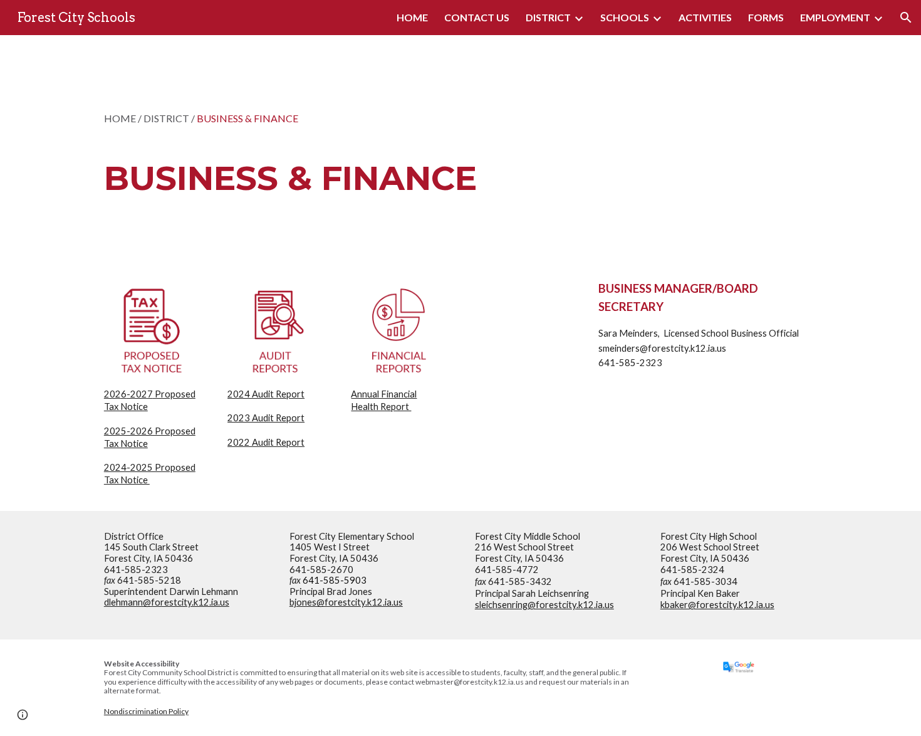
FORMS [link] (766, 17)
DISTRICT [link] (548, 17)
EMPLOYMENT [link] (835, 17)
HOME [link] (412, 17)
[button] (906, 18)
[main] (306, 147)
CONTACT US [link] (476, 17)
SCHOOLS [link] (624, 17)
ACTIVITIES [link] (705, 17)
